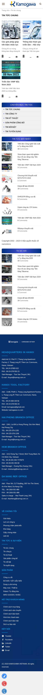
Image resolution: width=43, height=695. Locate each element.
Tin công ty (11, 114)
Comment (22, 181)
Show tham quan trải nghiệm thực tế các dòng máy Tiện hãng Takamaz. (28, 156)
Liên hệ (6, 536)
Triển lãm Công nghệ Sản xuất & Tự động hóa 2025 (29, 145)
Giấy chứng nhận (9, 532)
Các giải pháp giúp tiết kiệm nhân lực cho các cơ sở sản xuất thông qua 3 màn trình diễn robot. (10, 43)
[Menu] (3, 4)
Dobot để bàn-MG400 (26, 186)
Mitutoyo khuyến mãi (25, 228)
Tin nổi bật (10, 127)
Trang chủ (5, 10)
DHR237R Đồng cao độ (26, 197)
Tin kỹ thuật (11, 118)
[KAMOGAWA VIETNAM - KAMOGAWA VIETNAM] (23, 4)
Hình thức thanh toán (11, 617)
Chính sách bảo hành (11, 614)
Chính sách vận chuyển (12, 610)
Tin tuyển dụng (13, 131)
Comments (23, 149)
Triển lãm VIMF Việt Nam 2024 (29, 165)
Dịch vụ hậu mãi (9, 624)
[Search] (40, 4)
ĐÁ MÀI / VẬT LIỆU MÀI (12, 581)
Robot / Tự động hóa (11, 591)
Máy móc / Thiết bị (10, 588)
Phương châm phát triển (12, 525)
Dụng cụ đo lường (10, 584)
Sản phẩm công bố (14, 123)
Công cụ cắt (7, 577)
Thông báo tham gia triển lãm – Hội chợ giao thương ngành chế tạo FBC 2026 (32, 43)
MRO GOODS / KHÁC (12, 595)
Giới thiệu (7, 518)
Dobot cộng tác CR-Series (27, 207)
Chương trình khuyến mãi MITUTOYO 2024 (27, 176)
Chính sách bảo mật (10, 621)
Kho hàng (6, 529)
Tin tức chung (12, 109)
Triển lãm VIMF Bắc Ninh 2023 (10, 83)
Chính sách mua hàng (11, 607)
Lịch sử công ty (9, 522)
